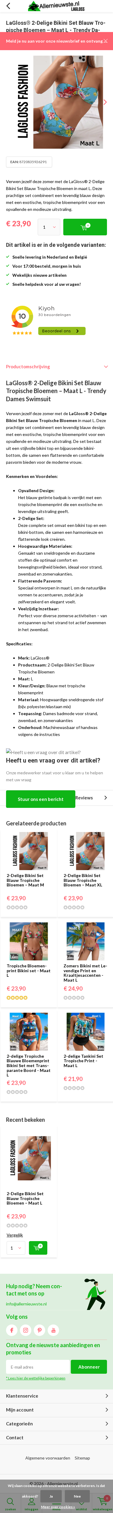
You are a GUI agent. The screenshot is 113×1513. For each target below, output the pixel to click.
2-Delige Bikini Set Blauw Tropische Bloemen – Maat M (25, 880)
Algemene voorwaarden (47, 1457)
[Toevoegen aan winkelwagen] (38, 1248)
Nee (77, 1496)
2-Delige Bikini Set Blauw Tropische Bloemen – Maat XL (83, 880)
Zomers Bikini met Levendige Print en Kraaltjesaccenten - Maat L (85, 972)
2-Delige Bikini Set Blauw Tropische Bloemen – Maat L (25, 1198)
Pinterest (39, 1330)
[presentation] (101, 102)
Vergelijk (15, 1234)
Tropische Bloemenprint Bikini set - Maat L (29, 970)
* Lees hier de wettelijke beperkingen (35, 1378)
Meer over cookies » (58, 1507)
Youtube (53, 1330)
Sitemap (82, 1457)
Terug (8, 6)
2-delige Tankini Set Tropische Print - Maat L (83, 1060)
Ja (51, 1496)
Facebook (11, 1330)
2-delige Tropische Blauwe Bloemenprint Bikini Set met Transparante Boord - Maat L (29, 1065)
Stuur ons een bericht (41, 799)
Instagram (25, 1330)
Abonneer (89, 1366)
